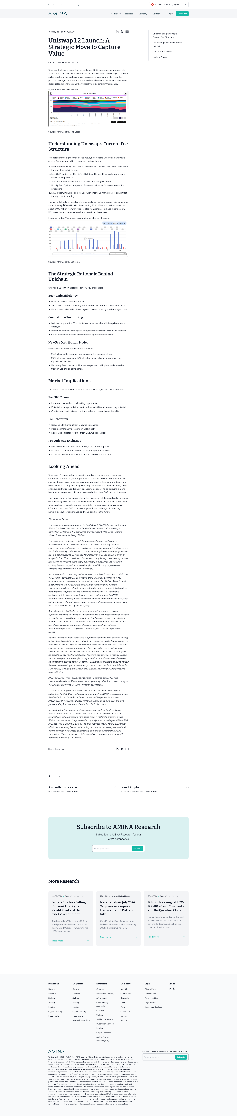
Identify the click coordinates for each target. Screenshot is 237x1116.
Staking (51, 998)
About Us (124, 989)
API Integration (102, 998)
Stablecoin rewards (104, 1019)
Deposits (52, 993)
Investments (53, 1016)
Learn (122, 1002)
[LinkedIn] (117, 31)
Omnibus (100, 989)
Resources (128, 13)
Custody (100, 1010)
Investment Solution (105, 1023)
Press (122, 1007)
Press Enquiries (151, 998)
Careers (123, 1016)
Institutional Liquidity (105, 993)
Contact (156, 13)
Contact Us (125, 1011)
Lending (51, 1007)
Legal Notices (150, 1002)
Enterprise (78, 5)
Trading (51, 1002)
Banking (51, 989)
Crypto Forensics (103, 1032)
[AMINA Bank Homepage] (57, 13)
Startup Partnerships (81, 1020)
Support (124, 1020)
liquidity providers (106, 174)
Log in (170, 13)
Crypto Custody (55, 1011)
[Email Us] (127, 31)
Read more (57, 940)
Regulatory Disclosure (154, 1007)
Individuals (52, 5)
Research (124, 998)
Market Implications (162, 51)
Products (114, 13)
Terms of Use (150, 993)
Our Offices (125, 993)
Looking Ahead (160, 56)
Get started (182, 13)
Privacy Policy (151, 989)
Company (142, 13)
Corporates (65, 5)
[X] (122, 31)
